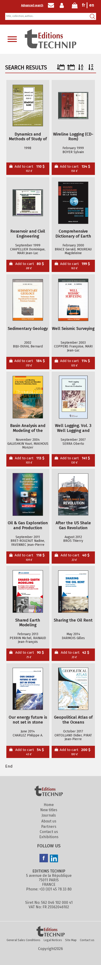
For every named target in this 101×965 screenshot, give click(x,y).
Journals (49, 815)
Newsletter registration (51, 5)
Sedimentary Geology (28, 328)
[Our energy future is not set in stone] (28, 688)
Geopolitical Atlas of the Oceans (73, 720)
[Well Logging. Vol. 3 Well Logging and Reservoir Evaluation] (73, 397)
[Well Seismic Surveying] (73, 300)
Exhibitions (48, 837)
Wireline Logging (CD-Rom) (73, 137)
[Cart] (74, 6)
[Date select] (61, 68)
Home (49, 805)
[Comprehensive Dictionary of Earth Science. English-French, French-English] (73, 202)
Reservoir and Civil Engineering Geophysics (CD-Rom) (28, 234)
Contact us (49, 831)
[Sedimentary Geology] (28, 300)
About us (48, 821)
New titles (48, 810)
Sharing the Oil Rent (73, 620)
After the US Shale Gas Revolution (73, 525)
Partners (48, 826)
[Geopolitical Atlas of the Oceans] (73, 688)
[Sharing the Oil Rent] (73, 591)
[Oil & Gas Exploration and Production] (28, 494)
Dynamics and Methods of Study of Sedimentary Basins (28, 137)
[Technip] (50, 47)
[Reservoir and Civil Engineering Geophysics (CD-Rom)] (28, 202)
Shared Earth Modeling (27, 623)
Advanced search (32, 5)
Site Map (71, 940)
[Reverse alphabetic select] (91, 68)
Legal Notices (53, 940)
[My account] (62, 5)
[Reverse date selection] (71, 68)
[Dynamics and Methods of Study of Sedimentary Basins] (28, 105)
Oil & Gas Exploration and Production (28, 525)
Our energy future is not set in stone (28, 720)
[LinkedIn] (54, 859)
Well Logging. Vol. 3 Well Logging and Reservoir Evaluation (73, 428)
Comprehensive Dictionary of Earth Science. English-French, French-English (73, 234)
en (91, 5)
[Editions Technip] (50, 931)
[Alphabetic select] (81, 68)
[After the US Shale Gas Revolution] (73, 494)
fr (83, 5)
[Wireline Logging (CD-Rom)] (73, 105)
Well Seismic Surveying (73, 328)
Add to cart (29, 168)
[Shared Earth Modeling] (28, 591)
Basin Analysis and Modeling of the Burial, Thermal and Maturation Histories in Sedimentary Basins (28, 428)
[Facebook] (43, 858)
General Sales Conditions (23, 940)
